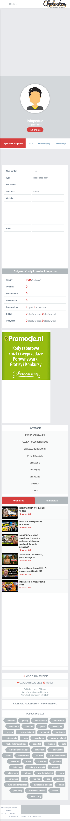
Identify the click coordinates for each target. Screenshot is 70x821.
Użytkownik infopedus (13, 143)
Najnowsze (51, 500)
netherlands (11, 738)
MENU (13, 4)
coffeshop (13, 778)
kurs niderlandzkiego (17, 784)
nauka (9, 755)
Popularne (18, 500)
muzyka (51, 743)
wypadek (45, 732)
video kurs (13, 773)
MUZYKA (35, 483)
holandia (11, 720)
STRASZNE (35, 476)
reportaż (37, 743)
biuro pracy (36, 796)
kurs (62, 773)
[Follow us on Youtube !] (55, 809)
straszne (42, 761)
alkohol (28, 773)
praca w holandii (58, 738)
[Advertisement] (35, 44)
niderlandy (39, 738)
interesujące (41, 720)
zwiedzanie (57, 726)
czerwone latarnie (37, 790)
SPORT (35, 490)
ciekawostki (57, 749)
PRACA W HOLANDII (35, 434)
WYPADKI (35, 469)
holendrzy (17, 767)
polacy (25, 720)
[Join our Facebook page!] (26, 809)
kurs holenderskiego (18, 749)
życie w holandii (27, 732)
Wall (31, 143)
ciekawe (29, 726)
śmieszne (60, 732)
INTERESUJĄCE (35, 455)
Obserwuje (61, 143)
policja (60, 778)
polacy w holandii (37, 767)
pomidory (18, 790)
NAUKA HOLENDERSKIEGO (35, 441)
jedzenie (57, 761)
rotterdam (40, 749)
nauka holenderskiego (16, 743)
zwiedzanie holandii (43, 784)
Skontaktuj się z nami (9, 807)
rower (29, 761)
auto (64, 743)
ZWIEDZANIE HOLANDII (35, 448)
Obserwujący (44, 143)
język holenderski (58, 755)
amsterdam (59, 720)
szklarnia (15, 761)
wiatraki (55, 767)
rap (48, 778)
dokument (14, 726)
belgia (61, 784)
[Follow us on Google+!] (45, 809)
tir (26, 778)
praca (42, 726)
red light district (45, 773)
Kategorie (35, 428)
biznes (55, 790)
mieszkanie (23, 755)
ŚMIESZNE (35, 462)
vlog (26, 738)
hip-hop (37, 778)
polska (10, 732)
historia (39, 755)
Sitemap (9, 810)
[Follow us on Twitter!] (36, 809)
